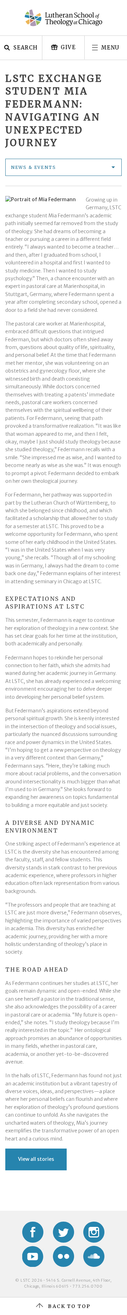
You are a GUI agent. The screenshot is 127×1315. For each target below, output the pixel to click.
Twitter (63, 1232)
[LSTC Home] (63, 17)
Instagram (93, 1232)
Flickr (63, 1256)
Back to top (69, 1306)
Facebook (32, 1232)
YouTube (32, 1256)
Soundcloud (93, 1256)
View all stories (36, 1159)
